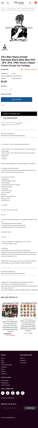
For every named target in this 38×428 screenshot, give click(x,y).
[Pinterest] (22, 393)
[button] (5, 69)
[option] (19, 27)
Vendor (3, 78)
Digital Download (6, 76)
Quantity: (4, 86)
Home (2, 8)
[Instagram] (17, 393)
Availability (4, 73)
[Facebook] (2, 393)
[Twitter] (7, 393)
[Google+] (13, 393)
